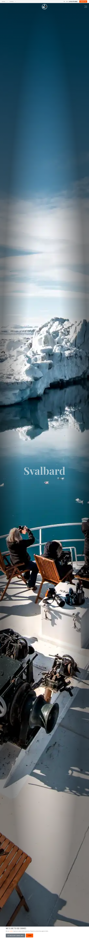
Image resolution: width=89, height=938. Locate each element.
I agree (30, 935)
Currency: (12, 1)
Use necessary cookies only (15, 935)
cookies (11, 931)
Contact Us (83, 1)
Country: (3, 1)
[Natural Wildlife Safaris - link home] (44, 6)
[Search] (64, 1)
